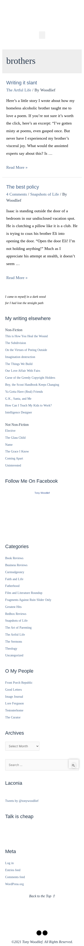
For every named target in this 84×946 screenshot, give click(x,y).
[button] (42, 35)
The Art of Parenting (18, 627)
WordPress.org (14, 884)
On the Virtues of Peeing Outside (26, 350)
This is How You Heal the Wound (26, 336)
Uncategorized (14, 655)
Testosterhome (14, 710)
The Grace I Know (17, 451)
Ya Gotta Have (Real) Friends (24, 391)
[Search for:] (42, 765)
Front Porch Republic (18, 682)
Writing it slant (21, 82)
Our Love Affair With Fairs (22, 370)
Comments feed (15, 877)
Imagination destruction (20, 357)
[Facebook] (39, 932)
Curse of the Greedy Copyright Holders (30, 377)
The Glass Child (15, 437)
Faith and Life (14, 579)
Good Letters (13, 689)
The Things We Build (18, 364)
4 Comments (16, 194)
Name (9, 444)
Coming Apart (14, 458)
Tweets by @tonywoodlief (22, 801)
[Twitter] (45, 932)
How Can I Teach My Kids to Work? (28, 405)
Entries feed (12, 870)
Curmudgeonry (14, 572)
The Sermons (13, 641)
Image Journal (14, 696)
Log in (9, 863)
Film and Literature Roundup (23, 593)
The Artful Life (18, 90)
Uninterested (13, 465)
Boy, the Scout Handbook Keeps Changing (32, 384)
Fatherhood (12, 586)
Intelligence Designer (18, 412)
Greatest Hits (13, 607)
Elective (10, 430)
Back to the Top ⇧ (42, 896)
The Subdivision (15, 343)
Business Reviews (16, 565)
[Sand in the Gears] (42, 514)
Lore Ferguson (14, 703)
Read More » (17, 167)
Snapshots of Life (44, 194)
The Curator (13, 717)
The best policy (22, 187)
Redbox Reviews (15, 614)
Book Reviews (14, 558)
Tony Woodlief (42, 492)
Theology (11, 648)
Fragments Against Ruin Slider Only (28, 600)
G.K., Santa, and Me (18, 398)
